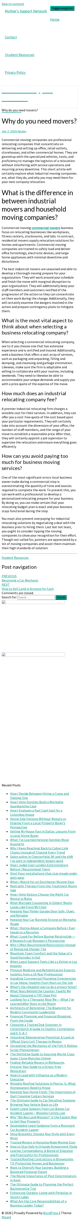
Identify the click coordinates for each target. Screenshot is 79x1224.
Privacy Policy (15, 72)
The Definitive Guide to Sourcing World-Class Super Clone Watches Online (42, 1056)
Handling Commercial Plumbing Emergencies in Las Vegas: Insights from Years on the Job (43, 980)
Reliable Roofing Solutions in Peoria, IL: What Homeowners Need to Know (43, 1085)
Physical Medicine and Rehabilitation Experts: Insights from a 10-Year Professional (43, 972)
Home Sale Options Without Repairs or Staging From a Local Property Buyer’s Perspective (38, 823)
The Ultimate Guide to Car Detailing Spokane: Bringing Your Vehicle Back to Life (43, 1102)
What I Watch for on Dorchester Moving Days (42, 882)
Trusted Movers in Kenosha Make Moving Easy (42, 1142)
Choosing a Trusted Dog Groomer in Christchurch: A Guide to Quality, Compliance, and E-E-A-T (42, 1029)
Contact (11, 37)
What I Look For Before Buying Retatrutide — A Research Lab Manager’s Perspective (42, 938)
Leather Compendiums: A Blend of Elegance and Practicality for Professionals (41, 1153)
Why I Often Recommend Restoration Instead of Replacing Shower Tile (42, 947)
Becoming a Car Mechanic (20, 578)
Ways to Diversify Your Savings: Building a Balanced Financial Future (39, 1169)
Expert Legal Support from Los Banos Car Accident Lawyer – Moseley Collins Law (40, 1111)
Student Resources (19, 55)
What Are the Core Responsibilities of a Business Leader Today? (38, 1203)
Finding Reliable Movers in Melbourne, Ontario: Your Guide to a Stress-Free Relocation (37, 1066)
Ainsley (21, 131)
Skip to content (13, 4)
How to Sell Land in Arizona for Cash (28, 586)
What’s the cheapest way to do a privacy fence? (43, 987)
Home (54, 19)
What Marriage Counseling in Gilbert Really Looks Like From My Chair (41, 905)
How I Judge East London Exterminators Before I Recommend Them (39, 867)
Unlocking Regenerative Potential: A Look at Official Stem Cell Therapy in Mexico (42, 1039)
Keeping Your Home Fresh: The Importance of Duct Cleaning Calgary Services (43, 1094)
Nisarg (6, 1217)
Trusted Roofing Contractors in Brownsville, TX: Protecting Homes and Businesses (42, 1161)
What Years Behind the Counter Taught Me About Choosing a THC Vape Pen (40, 993)
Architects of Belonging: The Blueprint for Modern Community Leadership (40, 1010)
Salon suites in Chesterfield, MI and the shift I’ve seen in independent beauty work (41, 858)
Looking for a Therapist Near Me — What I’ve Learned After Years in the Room (42, 1001)
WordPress (51, 1213)
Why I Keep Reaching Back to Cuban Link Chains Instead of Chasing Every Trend (39, 850)
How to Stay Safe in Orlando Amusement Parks (43, 1146)
